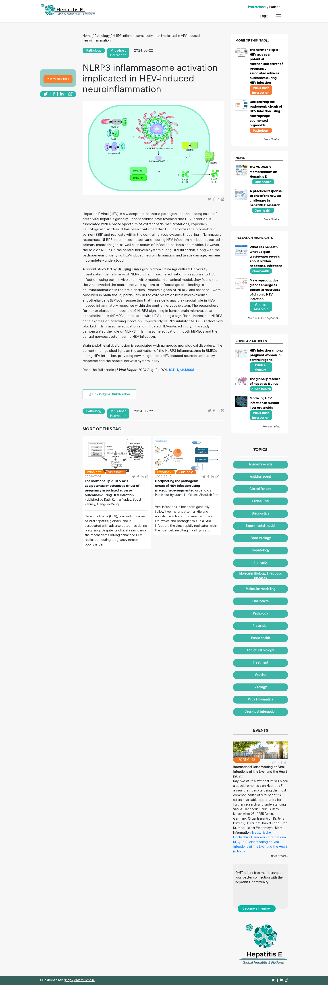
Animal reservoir (260, 464)
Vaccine (260, 675)
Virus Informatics (260, 699)
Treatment (260, 662)
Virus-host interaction (260, 711)
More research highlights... (264, 318)
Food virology (261, 538)
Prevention (260, 625)
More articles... (272, 426)
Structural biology (260, 650)
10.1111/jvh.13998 (181, 370)
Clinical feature (260, 489)
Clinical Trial (260, 501)
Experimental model (260, 525)
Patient (274, 7)
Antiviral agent (260, 476)
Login (264, 16)
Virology (261, 687)
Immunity (261, 562)
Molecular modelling (260, 589)
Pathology (102, 35)
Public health (260, 638)
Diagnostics (260, 513)
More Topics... (272, 139)
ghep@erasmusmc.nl (79, 980)
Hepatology (260, 550)
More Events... (279, 856)
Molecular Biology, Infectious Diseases (260, 575)
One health (260, 601)
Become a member (257, 908)
